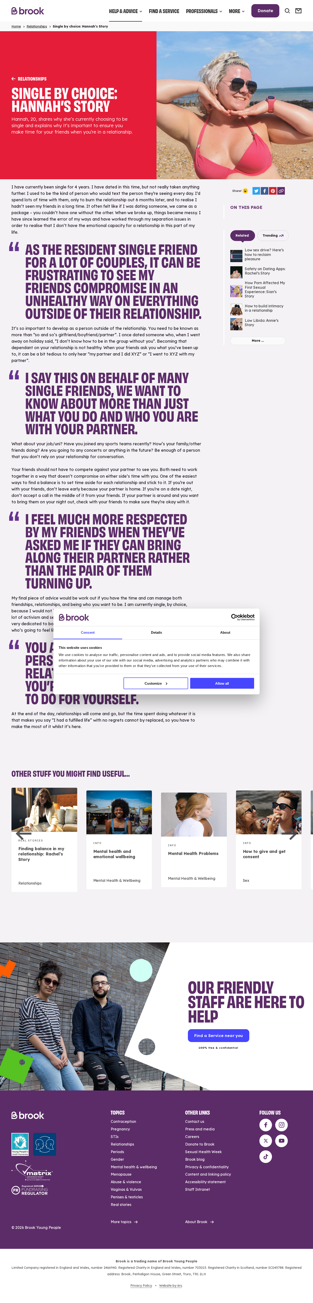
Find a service (164, 10)
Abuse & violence (126, 1182)
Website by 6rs (170, 1285)
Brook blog (195, 1159)
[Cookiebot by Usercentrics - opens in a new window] (234, 617)
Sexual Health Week (203, 1151)
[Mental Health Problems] (194, 840)
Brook (27, 11)
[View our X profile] (265, 1141)
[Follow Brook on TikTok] (265, 1156)
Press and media (200, 1129)
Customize (153, 683)
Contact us (194, 1121)
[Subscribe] (298, 10)
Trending (270, 235)
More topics (121, 1221)
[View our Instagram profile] (281, 1125)
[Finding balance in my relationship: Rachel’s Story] (44, 840)
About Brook (196, 1221)
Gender (117, 1159)
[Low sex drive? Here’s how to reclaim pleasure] (258, 256)
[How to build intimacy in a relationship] (258, 310)
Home (16, 26)
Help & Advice (123, 10)
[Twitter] (256, 191)
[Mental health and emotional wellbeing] (119, 839)
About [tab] (225, 632)
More (234, 10)
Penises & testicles (127, 1197)
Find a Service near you (218, 1035)
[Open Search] (287, 11)
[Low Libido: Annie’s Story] (258, 324)
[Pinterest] (273, 191)
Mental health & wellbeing (134, 1167)
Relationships (37, 26)
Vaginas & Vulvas (126, 1189)
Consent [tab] (88, 632)
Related (242, 235)
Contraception (123, 1121)
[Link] (281, 191)
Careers (192, 1136)
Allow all (222, 683)
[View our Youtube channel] (281, 1141)
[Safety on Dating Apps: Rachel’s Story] (258, 272)
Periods (117, 1151)
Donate (265, 10)
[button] (23, 833)
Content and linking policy (208, 1174)
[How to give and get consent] (269, 839)
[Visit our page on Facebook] (265, 1125)
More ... (258, 341)
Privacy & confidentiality (207, 1167)
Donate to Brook (199, 1144)
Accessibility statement (205, 1182)
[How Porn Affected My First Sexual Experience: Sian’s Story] (258, 291)
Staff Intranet (197, 1189)
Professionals (202, 10)
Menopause (121, 1174)
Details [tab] (156, 632)
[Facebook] (264, 191)
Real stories (121, 1204)
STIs (114, 1136)
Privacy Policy (141, 1285)
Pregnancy (120, 1129)
